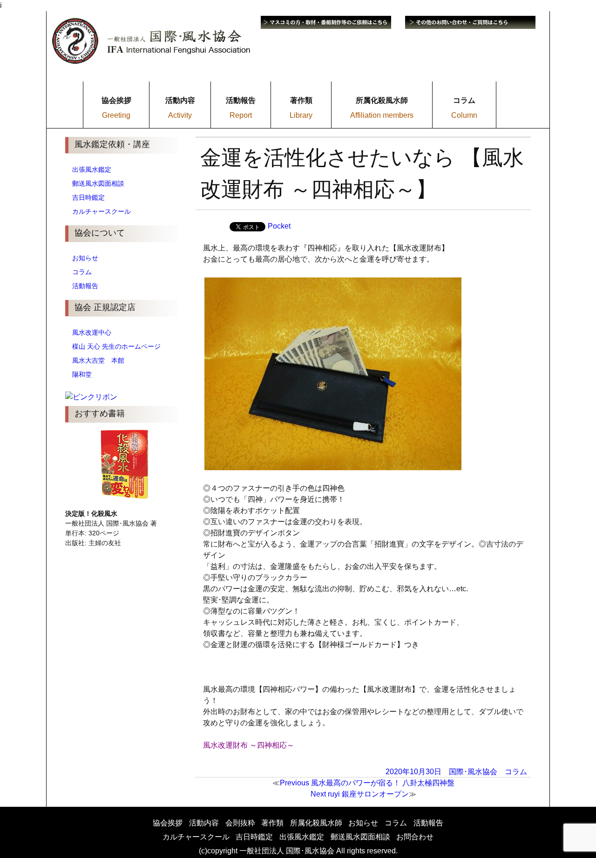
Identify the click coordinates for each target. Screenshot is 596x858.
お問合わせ (414, 837)
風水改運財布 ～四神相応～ (248, 745)
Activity (180, 115)
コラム (82, 272)
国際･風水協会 (473, 771)
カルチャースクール (101, 211)
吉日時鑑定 (88, 197)
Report (241, 115)
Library (301, 115)
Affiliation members (381, 115)
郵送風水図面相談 (98, 183)
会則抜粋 (240, 823)
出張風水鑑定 (91, 169)
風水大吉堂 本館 (98, 360)
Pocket (279, 226)
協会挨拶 (168, 823)
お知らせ (85, 258)
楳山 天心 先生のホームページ (116, 346)
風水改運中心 (91, 332)
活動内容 (204, 823)
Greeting (116, 115)
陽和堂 (82, 374)
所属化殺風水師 (316, 823)
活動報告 (85, 286)
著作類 (272, 823)
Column (464, 115)
